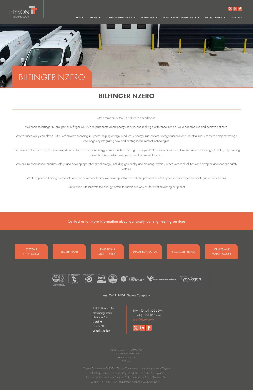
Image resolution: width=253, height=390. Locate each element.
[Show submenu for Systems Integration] (134, 17)
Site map (127, 361)
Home (79, 17)
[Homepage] (26, 9)
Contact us (76, 221)
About (93, 17)
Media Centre (213, 17)
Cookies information (126, 353)
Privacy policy (126, 357)
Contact (236, 17)
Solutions (147, 17)
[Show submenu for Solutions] (156, 17)
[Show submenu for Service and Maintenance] (198, 17)
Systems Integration (119, 17)
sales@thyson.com (143, 319)
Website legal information (126, 349)
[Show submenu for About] (99, 17)
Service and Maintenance (179, 17)
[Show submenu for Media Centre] (224, 17)
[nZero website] (126, 295)
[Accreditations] (126, 280)
